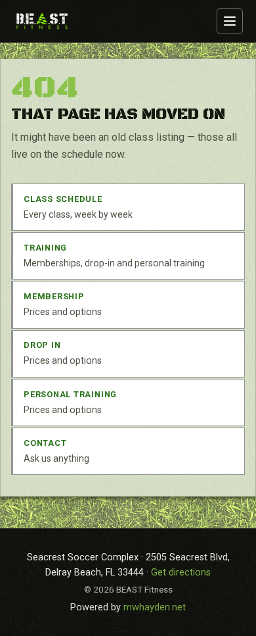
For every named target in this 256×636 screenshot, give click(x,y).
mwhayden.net (154, 607)
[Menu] (230, 21)
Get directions (181, 572)
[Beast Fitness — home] (42, 20)
